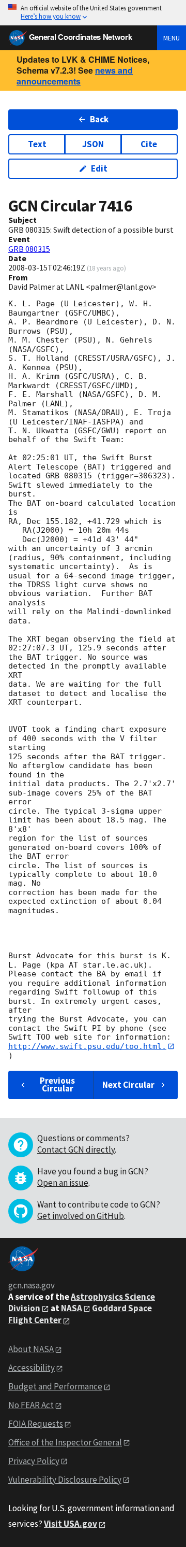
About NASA (31, 1349)
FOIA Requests (35, 1423)
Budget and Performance (55, 1386)
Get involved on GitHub (80, 1216)
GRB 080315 (29, 249)
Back (99, 119)
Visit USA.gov (70, 1523)
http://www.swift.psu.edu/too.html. (87, 1046)
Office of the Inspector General (65, 1442)
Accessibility (31, 1367)
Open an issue (62, 1182)
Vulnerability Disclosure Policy (64, 1479)
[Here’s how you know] (93, 12)
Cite (149, 144)
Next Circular (128, 1084)
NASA (71, 1308)
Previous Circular (57, 1084)
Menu (171, 37)
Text (37, 144)
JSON (93, 144)
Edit (99, 168)
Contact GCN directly (76, 1149)
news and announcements (75, 75)
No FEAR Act (31, 1405)
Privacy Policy (33, 1461)
